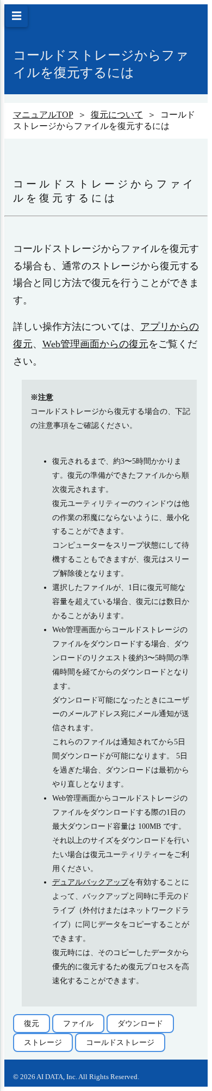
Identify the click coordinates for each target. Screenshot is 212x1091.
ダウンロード (140, 1023)
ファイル (78, 1023)
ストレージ (43, 1042)
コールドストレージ (120, 1042)
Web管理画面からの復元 (95, 344)
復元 (31, 1023)
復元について (117, 114)
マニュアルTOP (43, 114)
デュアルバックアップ (90, 882)
